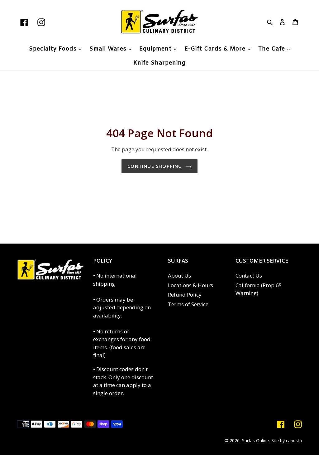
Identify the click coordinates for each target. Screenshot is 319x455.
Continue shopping (154, 166)
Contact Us (249, 275)
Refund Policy (185, 294)
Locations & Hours (190, 285)
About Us (179, 275)
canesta (294, 440)
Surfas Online (255, 440)
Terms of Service (188, 304)
